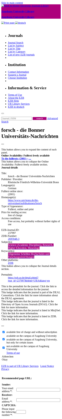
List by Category (16, 51)
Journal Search (15, 42)
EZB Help (13, 100)
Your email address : (7, 390)
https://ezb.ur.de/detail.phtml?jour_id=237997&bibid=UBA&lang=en (29, 279)
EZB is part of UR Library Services (20, 366)
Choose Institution (17, 77)
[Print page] (8, 22)
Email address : (7, 400)
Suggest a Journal (17, 74)
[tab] (31, 155)
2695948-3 (13, 239)
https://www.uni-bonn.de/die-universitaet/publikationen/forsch (25, 202)
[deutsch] (20, 22)
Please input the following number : (9, 411)
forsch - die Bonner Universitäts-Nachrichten (29, 133)
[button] (25, 155)
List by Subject (16, 45)
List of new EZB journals (21, 54)
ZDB (10, 263)
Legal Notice (47, 366)
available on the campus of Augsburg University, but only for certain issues (31, 341)
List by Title (14, 48)
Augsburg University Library (17, 11)
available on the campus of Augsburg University (31, 335)
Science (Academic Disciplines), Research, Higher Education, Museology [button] (31, 246)
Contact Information (18, 71)
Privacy (5, 369)
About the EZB (16, 97)
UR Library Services (19, 103)
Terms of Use (15, 94)
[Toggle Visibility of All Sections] (2, 144)
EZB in (16, 106)
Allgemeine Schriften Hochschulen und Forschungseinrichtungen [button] (29, 255)
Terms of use (13, 352)
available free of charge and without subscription (31, 332)
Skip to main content (12, 2)
